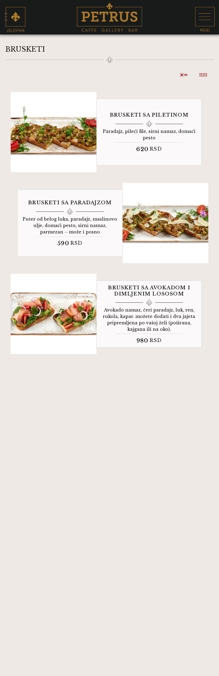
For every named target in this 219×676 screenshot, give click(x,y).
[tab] (184, 75)
